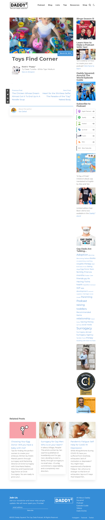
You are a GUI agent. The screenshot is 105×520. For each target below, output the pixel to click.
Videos (79, 508)
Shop (85, 5)
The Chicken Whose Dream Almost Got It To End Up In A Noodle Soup (26, 96)
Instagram (75, 518)
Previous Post (17, 90)
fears (92, 269)
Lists (58, 5)
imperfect (86, 285)
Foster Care (89, 275)
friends (80, 278)
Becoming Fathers (83, 258)
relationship (83, 318)
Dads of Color (83, 266)
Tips (65, 5)
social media (87, 325)
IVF (78, 288)
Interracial (92, 285)
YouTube (92, 340)
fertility (80, 272)
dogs (78, 269)
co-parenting (81, 261)
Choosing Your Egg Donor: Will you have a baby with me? (22, 444)
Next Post (67, 90)
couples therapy (83, 264)
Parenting (86, 297)
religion (93, 319)
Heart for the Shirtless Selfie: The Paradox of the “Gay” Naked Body (57, 96)
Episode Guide (82, 506)
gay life (87, 279)
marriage (86, 294)
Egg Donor (84, 269)
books (92, 258)
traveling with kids (82, 340)
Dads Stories (81, 511)
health (79, 285)
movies (91, 294)
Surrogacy (84, 328)
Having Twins (83, 281)
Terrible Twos (81, 338)
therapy (89, 338)
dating (89, 266)
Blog (50, 5)
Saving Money (87, 322)
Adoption (82, 254)
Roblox (78, 322)
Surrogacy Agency (84, 335)
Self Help (79, 325)
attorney (91, 255)
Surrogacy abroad (83, 332)
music (78, 297)
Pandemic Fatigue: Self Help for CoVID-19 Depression (82, 444)
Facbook (84, 518)
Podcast (41, 5)
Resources (74, 5)
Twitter (91, 518)
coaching (89, 261)
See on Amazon (28, 72)
